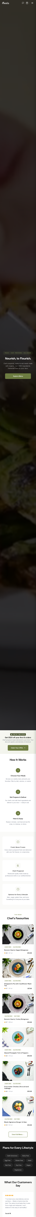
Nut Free (8, 1165)
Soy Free (19, 1165)
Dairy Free (25, 1156)
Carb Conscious (12, 1156)
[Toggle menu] (32, 3)
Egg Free (7, 1160)
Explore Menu (18, 376)
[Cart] (27, 3)
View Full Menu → (18, 1134)
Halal (29, 1160)
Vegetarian (18, 1170)
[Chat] (23, 3)
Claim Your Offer (17, 748)
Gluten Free (19, 1160)
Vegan (28, 1165)
